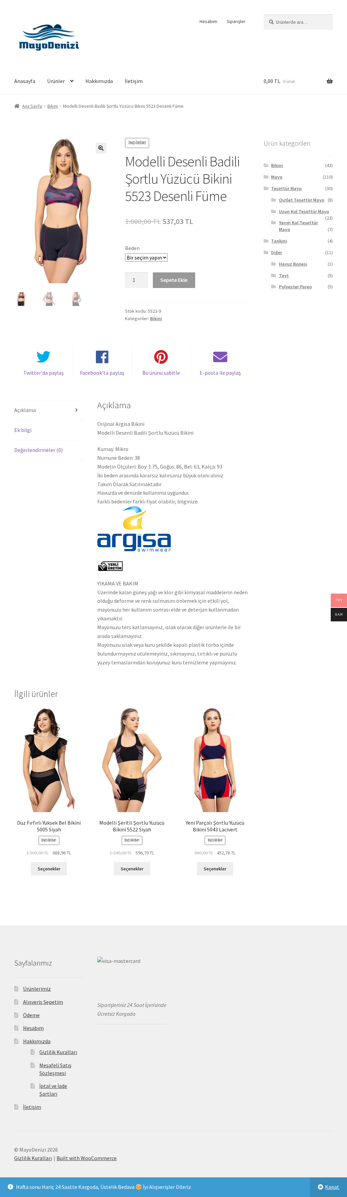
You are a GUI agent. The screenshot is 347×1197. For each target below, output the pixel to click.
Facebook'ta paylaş (102, 372)
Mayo (276, 177)
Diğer (276, 252)
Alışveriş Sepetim (43, 1001)
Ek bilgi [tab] (23, 430)
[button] (101, 148)
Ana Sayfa (32, 106)
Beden (132, 248)
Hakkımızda (99, 81)
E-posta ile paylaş (220, 372)
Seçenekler (49, 869)
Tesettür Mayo (286, 188)
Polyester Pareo (295, 287)
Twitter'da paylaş (43, 372)
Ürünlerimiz (37, 988)
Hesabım (208, 21)
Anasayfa (24, 81)
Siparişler (236, 21)
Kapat (332, 1186)
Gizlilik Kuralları (58, 1052)
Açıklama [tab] (25, 410)
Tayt (284, 275)
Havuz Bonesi (293, 264)
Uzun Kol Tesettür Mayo (304, 211)
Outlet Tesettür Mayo (301, 200)
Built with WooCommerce (87, 1158)
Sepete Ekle (173, 279)
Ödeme (31, 1015)
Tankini (279, 241)
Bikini (52, 106)
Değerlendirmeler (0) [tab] (38, 450)
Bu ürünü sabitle (161, 372)
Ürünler (56, 81)
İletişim (134, 81)
